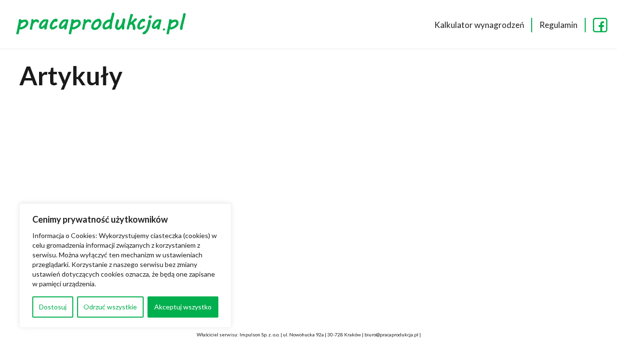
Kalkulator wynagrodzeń (479, 25)
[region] (125, 265)
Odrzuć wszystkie (110, 307)
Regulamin (558, 25)
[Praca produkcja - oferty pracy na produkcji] (103, 25)
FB (600, 25)
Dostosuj (53, 307)
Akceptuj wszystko (183, 307)
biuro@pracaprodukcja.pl (391, 334)
